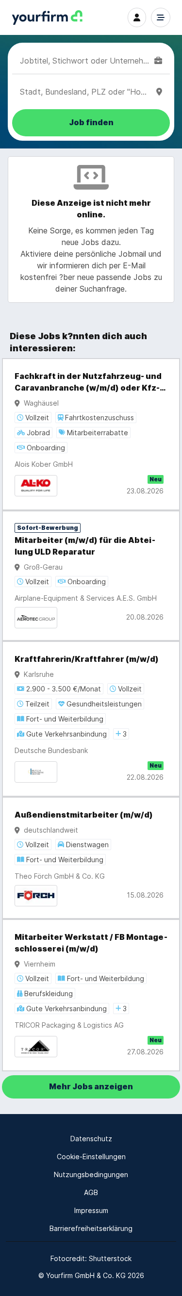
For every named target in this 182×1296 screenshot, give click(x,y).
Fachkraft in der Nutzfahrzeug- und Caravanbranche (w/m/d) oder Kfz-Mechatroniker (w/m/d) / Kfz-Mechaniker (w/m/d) (91, 383)
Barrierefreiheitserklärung (91, 1228)
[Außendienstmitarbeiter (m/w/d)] (91, 858)
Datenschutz (91, 1138)
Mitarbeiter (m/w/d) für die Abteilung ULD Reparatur (85, 546)
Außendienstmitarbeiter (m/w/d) (84, 815)
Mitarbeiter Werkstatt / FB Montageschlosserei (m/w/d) (91, 943)
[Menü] (160, 17)
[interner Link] (47, 17)
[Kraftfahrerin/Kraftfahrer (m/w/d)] (91, 719)
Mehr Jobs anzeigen (91, 1086)
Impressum (91, 1210)
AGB (91, 1192)
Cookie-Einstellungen (91, 1156)
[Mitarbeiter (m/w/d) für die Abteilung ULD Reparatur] (91, 575)
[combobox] (85, 60)
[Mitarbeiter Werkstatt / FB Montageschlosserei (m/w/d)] (91, 995)
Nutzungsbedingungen (91, 1174)
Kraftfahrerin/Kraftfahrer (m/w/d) (87, 659)
